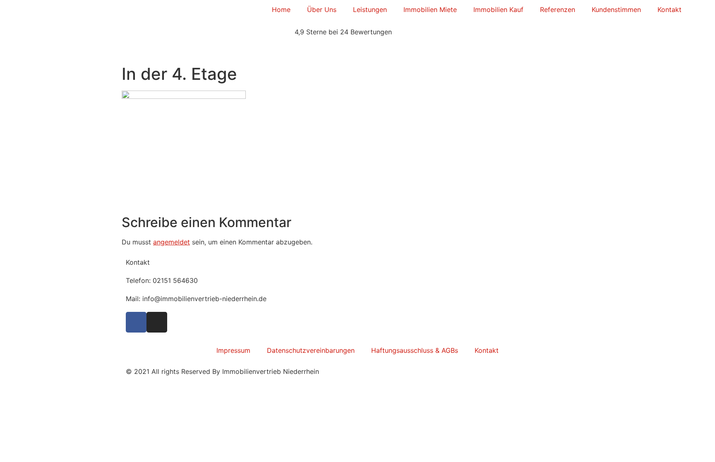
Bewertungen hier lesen (158, 50)
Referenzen (557, 9)
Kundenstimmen (616, 9)
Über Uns (321, 9)
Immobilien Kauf (498, 9)
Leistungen (370, 9)
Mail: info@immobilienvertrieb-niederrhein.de (196, 298)
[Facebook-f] (136, 322)
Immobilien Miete (430, 9)
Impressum (233, 350)
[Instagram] (156, 322)
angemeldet (171, 242)
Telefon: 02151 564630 (162, 280)
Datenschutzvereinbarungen (311, 350)
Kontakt (669, 9)
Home (281, 9)
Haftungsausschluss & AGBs (414, 350)
